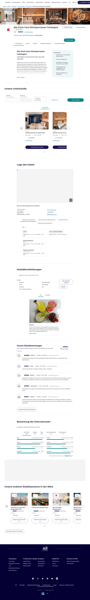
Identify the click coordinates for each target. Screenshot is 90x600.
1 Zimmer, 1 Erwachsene (38, 99)
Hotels (4, 6)
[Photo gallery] (45, 16)
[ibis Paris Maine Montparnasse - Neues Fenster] (61, 499)
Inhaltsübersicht (41, 563)
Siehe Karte (15, 515)
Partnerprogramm (13, 570)
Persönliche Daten (46, 585)
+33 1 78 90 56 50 (51, 210)
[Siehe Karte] (45, 186)
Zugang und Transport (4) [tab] (28, 220)
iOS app (54, 563)
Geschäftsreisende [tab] (51, 433)
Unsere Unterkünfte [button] (15, 88)
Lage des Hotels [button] (25, 164)
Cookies (55, 585)
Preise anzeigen (69, 40)
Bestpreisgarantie (81, 27)
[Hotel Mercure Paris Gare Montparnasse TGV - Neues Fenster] (19, 499)
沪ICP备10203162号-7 (49, 590)
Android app (55, 565)
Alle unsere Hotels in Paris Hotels (14, 531)
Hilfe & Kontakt (70, 563)
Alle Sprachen (41, 565)
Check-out (23, 96)
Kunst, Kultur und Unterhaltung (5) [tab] (46, 220)
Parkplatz (63, 287)
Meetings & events (27, 563)
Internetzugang (41, 561)
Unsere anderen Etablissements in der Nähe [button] (28, 486)
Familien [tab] (35, 433)
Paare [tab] (41, 433)
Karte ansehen (39, 35)
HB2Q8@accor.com (52, 214)
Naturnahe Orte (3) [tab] (63, 220)
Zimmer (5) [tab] (45, 107)
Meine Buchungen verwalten (73, 561)
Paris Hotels (28, 6)
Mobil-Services (55, 561)
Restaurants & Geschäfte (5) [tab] (45, 223)
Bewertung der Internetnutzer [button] (33, 421)
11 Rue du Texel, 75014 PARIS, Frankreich (24, 35)
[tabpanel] (45, 131)
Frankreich (14, 6)
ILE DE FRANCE (21, 6)
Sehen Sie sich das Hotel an (19, 520)
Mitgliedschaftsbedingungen (33, 585)
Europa (8, 6)
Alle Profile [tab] (26, 433)
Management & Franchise (14, 563)
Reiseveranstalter (27, 565)
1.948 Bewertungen (28, 32)
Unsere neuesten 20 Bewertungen (27, 409)
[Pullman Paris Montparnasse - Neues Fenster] (40, 499)
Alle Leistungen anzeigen (66, 281)
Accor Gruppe (12, 561)
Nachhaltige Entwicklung (14, 568)
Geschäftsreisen (26, 561)
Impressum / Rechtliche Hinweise (66, 585)
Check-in (9, 96)
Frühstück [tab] (47, 295)
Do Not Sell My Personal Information (46, 586)
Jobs (10, 565)
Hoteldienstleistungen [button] (29, 269)
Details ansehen (32, 333)
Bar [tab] (41, 295)
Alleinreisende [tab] (62, 433)
